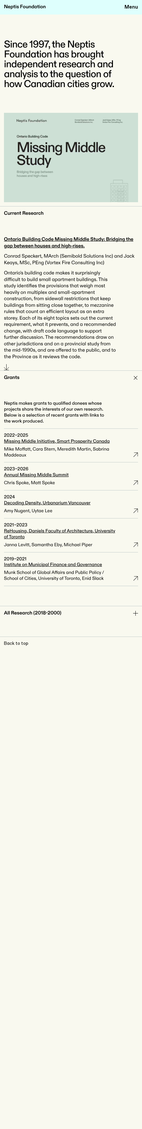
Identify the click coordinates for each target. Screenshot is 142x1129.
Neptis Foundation (25, 7)
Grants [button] (11, 378)
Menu (131, 7)
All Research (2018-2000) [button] (32, 613)
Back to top (16, 643)
